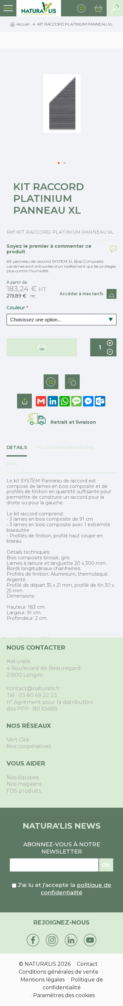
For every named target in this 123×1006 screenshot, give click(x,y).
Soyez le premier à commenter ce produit (49, 249)
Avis (12, 464)
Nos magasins (24, 784)
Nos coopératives (29, 746)
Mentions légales (42, 980)
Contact (87, 964)
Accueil (23, 24)
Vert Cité (18, 740)
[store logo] (38, 8)
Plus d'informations (65, 447)
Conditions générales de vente (58, 972)
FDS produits (24, 791)
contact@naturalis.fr (33, 688)
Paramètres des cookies (64, 995)
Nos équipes (23, 777)
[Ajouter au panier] (42, 347)
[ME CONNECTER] (111, 294)
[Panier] (98, 8)
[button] (59, 163)
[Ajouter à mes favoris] (51, 381)
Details (17, 447)
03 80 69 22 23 (37, 695)
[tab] (22, 451)
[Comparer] (72, 381)
